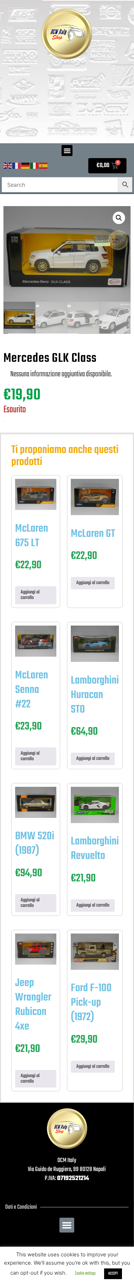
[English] (7, 166)
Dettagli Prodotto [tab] (43, 347)
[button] (67, 150)
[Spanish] (43, 166)
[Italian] (34, 166)
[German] (25, 166)
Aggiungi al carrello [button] (30, 595)
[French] (16, 166)
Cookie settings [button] (85, 1273)
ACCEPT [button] (113, 1273)
